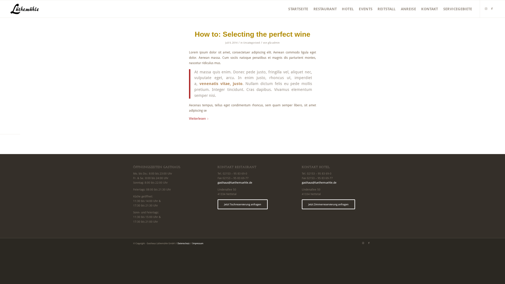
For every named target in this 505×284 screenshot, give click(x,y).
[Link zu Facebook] (492, 9)
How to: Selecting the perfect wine (252, 34)
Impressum (197, 243)
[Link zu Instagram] (486, 9)
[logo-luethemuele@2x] (24, 9)
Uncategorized (251, 42)
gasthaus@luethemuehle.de (235, 182)
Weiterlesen (197, 119)
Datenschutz (184, 243)
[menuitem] (298, 9)
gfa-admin (274, 42)
